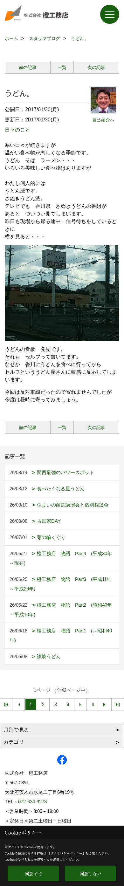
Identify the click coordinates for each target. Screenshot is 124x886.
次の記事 (96, 67)
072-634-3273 (32, 801)
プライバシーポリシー (66, 853)
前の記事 (28, 67)
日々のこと (17, 130)
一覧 (62, 67)
